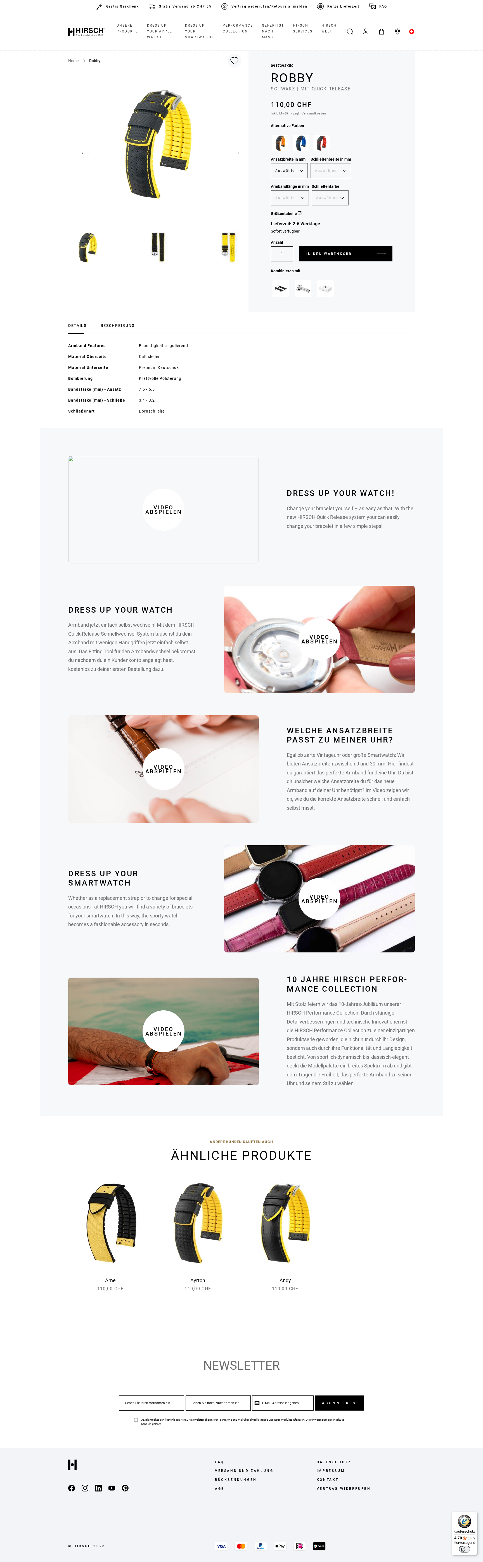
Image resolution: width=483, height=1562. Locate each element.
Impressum (331, 1471)
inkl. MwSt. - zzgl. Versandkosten (298, 113)
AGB (220, 1489)
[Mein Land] (412, 31)
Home (73, 60)
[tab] (77, 325)
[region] (331, 144)
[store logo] (86, 32)
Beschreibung (118, 325)
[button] (82, 153)
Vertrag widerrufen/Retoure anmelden (269, 6)
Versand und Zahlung (244, 1471)
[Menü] (474, 1515)
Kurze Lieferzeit (343, 6)
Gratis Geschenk (122, 6)
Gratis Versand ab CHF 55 (185, 6)
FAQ (383, 6)
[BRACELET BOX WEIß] (325, 288)
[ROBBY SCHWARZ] (280, 143)
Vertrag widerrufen (344, 1489)
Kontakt (328, 1480)
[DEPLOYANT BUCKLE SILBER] (303, 288)
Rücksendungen (236, 1480)
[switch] (464, 1549)
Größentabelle (284, 213)
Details (77, 325)
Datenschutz (336, 1419)
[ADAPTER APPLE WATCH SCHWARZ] (280, 288)
